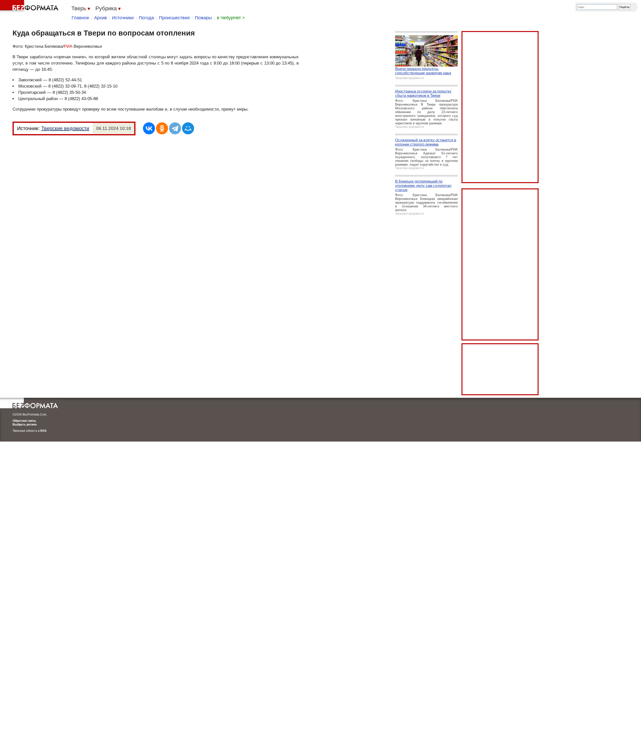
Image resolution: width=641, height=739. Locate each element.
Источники (123, 17)
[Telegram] (175, 128)
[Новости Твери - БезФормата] (30, 6)
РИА (68, 46)
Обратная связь (24, 421)
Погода (146, 17)
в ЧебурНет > (231, 17)
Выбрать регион (25, 424)
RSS (43, 431)
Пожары (203, 17)
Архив (100, 17)
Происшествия (174, 17)
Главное (80, 17)
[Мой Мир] (188, 128)
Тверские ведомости (65, 128)
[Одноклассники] (162, 128)
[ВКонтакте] (149, 128)
